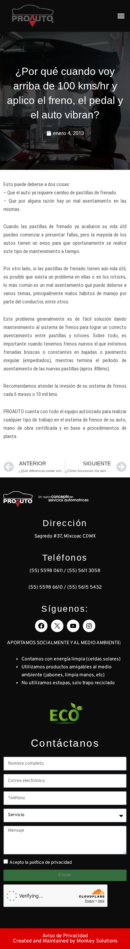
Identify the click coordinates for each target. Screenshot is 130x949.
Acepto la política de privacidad (40, 862)
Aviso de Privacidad (65, 936)
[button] (121, 16)
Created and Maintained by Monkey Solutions (65, 941)
